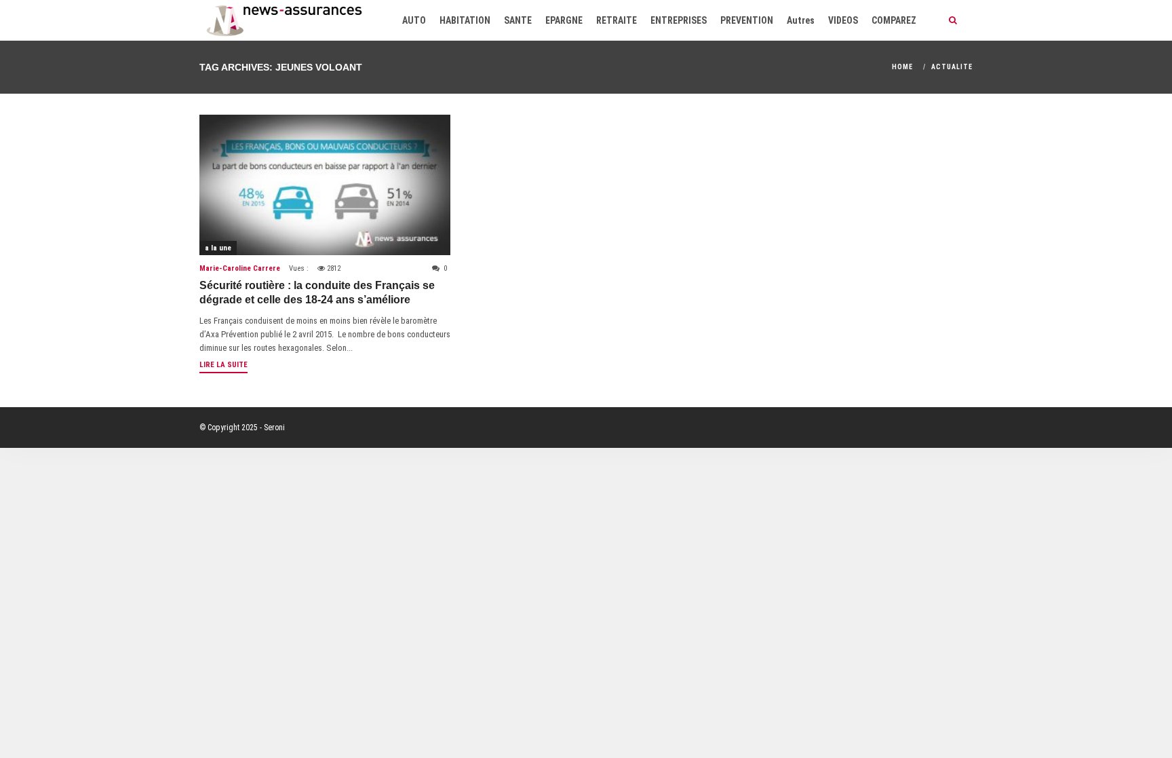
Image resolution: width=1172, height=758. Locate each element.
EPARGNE (564, 20)
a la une (218, 248)
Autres (801, 20)
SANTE (518, 20)
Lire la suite (223, 364)
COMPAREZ (894, 20)
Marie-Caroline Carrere (239, 268)
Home (902, 67)
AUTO (414, 20)
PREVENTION (746, 20)
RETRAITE (616, 20)
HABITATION (465, 20)
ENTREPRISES (678, 20)
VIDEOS (843, 20)
